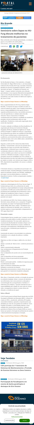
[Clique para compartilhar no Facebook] (10, 46)
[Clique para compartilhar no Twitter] (21, 46)
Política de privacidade (17, 416)
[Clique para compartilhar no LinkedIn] (17, 46)
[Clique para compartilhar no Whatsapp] (14, 46)
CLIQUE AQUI (5, 178)
